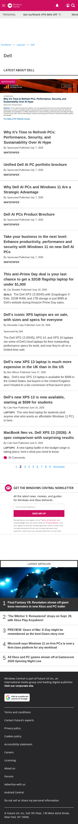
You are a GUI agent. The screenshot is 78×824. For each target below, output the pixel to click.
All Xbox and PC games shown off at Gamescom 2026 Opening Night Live (41, 659)
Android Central (14, 792)
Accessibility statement (18, 744)
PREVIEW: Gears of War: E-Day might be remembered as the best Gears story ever (36, 631)
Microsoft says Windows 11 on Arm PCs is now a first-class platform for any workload (41, 645)
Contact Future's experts (19, 720)
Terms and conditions (17, 712)
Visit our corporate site (18, 685)
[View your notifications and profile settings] (57, 5)
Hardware (6, 44)
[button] (73, 5)
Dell (32, 44)
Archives (59, 466)
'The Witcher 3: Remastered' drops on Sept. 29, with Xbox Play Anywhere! (40, 618)
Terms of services (49, 520)
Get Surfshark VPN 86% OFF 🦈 (42, 14)
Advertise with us (14, 784)
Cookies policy (12, 736)
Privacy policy (12, 728)
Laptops (21, 44)
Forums (8, 776)
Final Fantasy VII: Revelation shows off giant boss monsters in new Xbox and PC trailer (38, 604)
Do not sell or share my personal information (31, 800)
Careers (9, 752)
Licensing (10, 760)
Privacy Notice (52, 522)
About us (9, 768)
